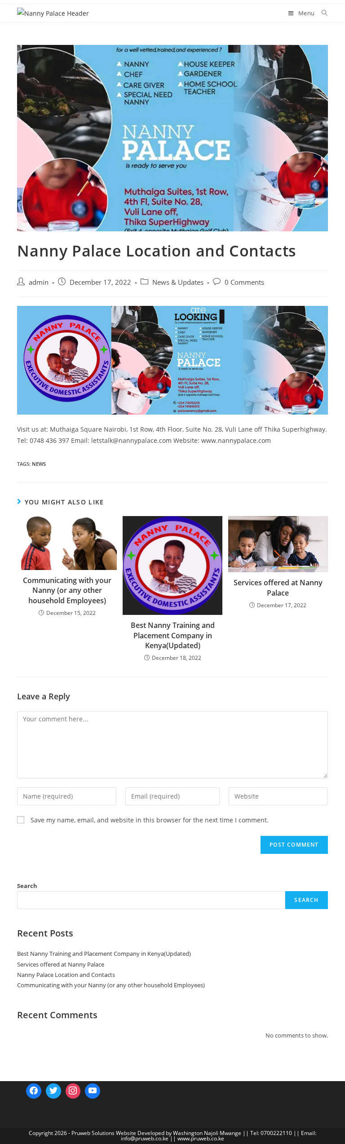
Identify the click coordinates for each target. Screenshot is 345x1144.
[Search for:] (321, 13)
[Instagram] (73, 1091)
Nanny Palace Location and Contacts (66, 975)
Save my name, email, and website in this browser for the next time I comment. (150, 820)
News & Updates (177, 282)
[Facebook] (34, 1091)
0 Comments (244, 282)
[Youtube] (92, 1091)
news (39, 463)
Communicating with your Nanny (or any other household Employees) (67, 590)
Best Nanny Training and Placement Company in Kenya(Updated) (173, 635)
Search (27, 886)
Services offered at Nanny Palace (278, 587)
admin (39, 282)
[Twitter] (53, 1091)
